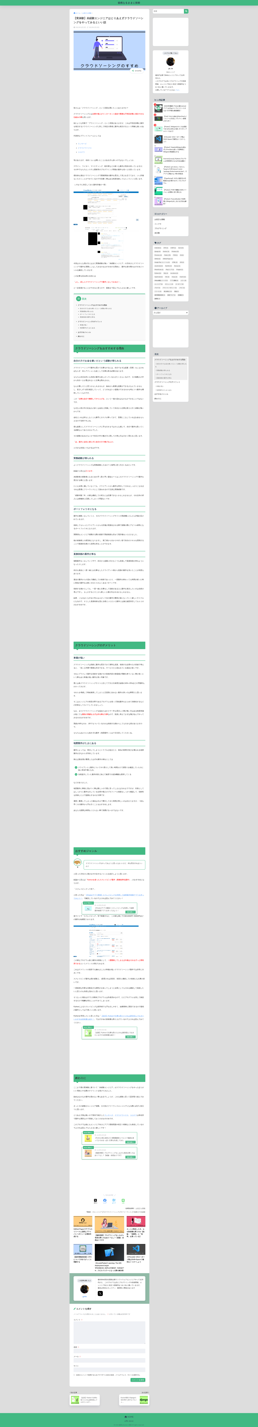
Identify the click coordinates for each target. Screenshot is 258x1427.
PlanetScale (159, 269)
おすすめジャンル (84, 332)
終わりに (81, 336)
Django (157, 251)
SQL (166, 273)
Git (182, 255)
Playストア (170, 269)
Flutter (167, 255)
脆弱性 (157, 298)
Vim (167, 277)
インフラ (157, 224)
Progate (179, 269)
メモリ (182, 287)
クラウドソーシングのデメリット (90, 321)
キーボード (179, 284)
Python (158, 273)
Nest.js (177, 266)
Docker (166, 251)
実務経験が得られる (87, 311)
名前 (76, 1347)
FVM (175, 255)
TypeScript (159, 277)
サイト (76, 1366)
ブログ (157, 287)
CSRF (173, 248)
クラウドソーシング (112, 1212)
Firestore (158, 255)
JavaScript (159, 266)
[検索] (186, 11)
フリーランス (127, 1212)
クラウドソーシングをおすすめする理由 (92, 305)
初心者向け (168, 291)
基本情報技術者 (160, 295)
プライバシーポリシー (170, 287)
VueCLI (183, 277)
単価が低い (83, 325)
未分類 (157, 233)
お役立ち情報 (140, 1208)
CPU (166, 248)
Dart (180, 248)
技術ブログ (171, 295)
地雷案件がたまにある (87, 328)
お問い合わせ (129, 1421)
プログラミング (160, 228)
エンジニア (98, 1212)
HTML (174, 262)
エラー (183, 280)
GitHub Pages (168, 259)
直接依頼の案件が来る (87, 317)
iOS (182, 262)
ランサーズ (82, 144)
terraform (174, 273)
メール (77, 1357)
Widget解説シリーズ (161, 280)
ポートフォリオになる (87, 314)
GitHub (157, 259)
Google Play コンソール (162, 262)
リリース (158, 291)
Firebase (175, 251)
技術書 (180, 295)
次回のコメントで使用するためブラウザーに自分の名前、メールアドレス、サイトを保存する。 (108, 1375)
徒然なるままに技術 (129, 2)
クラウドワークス (85, 148)
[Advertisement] (109, 90)
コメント (78, 1320)
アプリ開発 (174, 280)
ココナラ (81, 152)
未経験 (142, 1212)
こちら (177, 90)
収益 (176, 291)
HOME (130, 1417)
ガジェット (169, 284)
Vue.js (174, 277)
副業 (136, 1212)
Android (158, 248)
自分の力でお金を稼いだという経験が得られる (96, 308)
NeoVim (168, 266)
